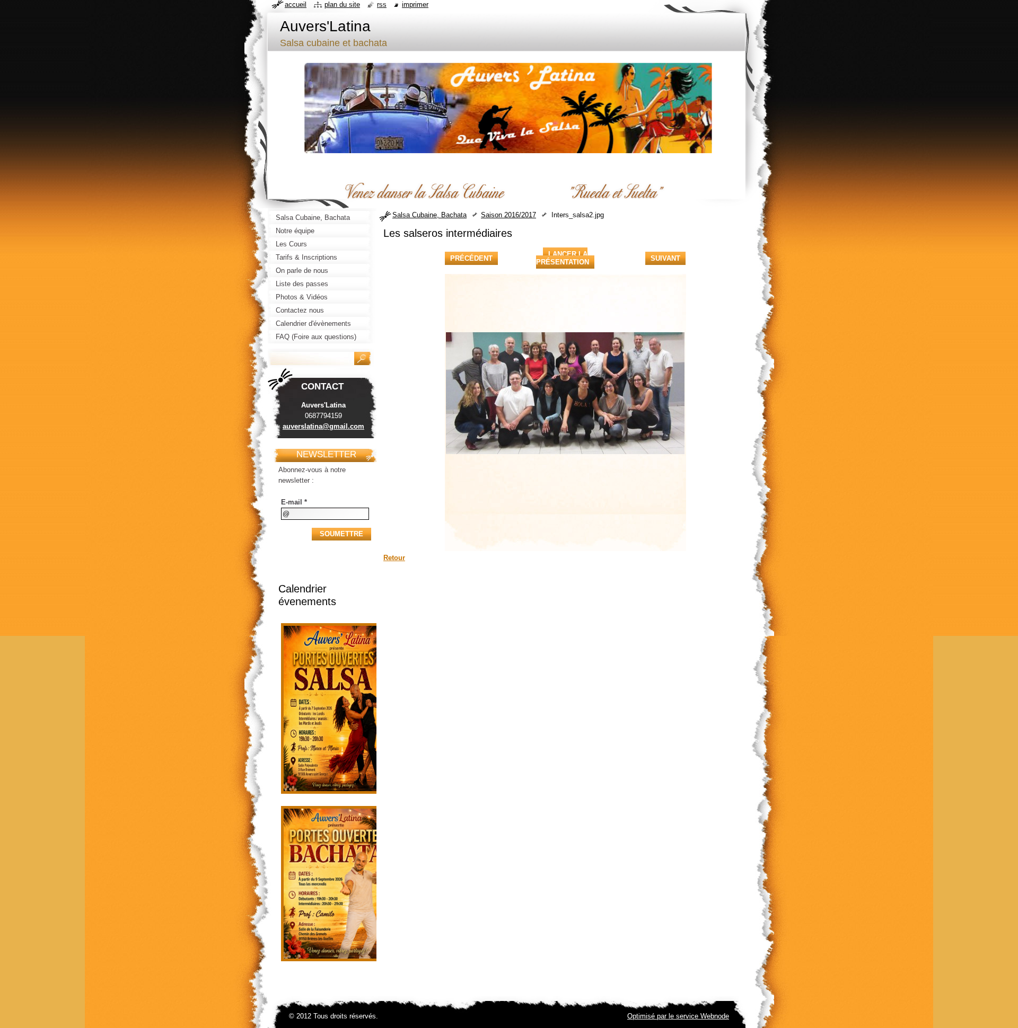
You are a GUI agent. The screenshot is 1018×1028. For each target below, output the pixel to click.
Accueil (295, 4)
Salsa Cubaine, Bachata (429, 215)
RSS (382, 4)
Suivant (665, 258)
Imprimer (415, 4)
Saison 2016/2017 (508, 215)
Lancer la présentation (562, 258)
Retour (394, 558)
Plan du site (342, 4)
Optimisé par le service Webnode (678, 1016)
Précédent (471, 258)
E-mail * (294, 502)
